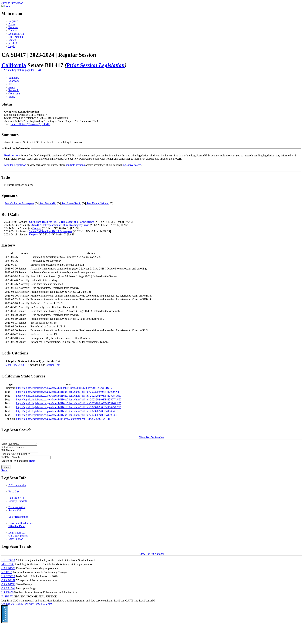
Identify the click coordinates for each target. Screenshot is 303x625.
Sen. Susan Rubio (71, 203)
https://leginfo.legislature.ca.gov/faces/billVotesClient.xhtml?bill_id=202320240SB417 (64, 418)
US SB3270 (8, 560)
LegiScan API (16, 33)
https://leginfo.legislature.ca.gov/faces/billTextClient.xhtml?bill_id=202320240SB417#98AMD (68, 395)
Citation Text (53, 364)
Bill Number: (9, 450)
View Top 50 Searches (151, 437)
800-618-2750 (44, 603)
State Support (15, 538)
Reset (4, 470)
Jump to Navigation (12, 2)
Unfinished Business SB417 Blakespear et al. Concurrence (61, 221)
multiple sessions (75, 164)
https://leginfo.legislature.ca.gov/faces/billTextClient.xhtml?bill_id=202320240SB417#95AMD (68, 407)
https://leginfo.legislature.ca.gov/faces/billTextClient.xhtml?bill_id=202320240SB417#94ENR (68, 411)
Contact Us (7, 603)
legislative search (131, 164)
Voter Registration (18, 516)
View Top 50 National (151, 553)
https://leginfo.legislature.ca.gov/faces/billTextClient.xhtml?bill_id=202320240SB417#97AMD (68, 399)
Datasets (13, 30)
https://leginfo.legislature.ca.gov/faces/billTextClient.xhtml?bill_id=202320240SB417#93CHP (68, 414)
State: (4, 443)
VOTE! (12, 43)
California (13, 65)
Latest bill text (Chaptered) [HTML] (30, 124)
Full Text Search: (11, 457)
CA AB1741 (8, 584)
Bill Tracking (15, 36)
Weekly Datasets (17, 500)
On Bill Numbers (18, 535)
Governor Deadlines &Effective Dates (21, 525)
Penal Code (11, 364)
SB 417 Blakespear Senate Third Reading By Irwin (60, 224)
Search (12, 39)
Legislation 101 (17, 532)
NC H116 (6, 572)
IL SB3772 (7, 596)
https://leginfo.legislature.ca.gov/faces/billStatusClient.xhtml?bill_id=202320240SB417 (64, 387)
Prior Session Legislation (95, 65)
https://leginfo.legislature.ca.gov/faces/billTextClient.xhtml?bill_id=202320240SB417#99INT (67, 391)
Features (13, 27)
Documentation (16, 507)
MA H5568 (7, 564)
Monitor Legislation (15, 164)
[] (32, 460)
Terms (19, 603)
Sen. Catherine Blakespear (19, 203)
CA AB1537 (8, 568)
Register (13, 20)
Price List (13, 491)
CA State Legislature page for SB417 (22, 69)
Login (11, 46)
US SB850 (7, 592)
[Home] (6, 6)
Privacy (29, 603)
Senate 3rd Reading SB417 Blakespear (50, 231)
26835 (21, 364)
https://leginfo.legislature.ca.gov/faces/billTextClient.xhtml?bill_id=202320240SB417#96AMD (68, 403)
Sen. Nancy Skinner (97, 203)
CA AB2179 (8, 580)
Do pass (36, 228)
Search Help (15, 510)
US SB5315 (8, 576)
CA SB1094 (8, 588)
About (11, 24)
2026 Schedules (17, 485)
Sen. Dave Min (47, 203)
